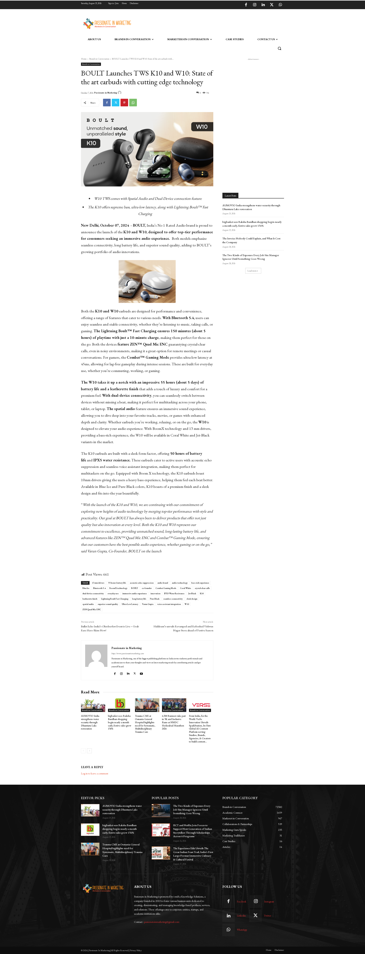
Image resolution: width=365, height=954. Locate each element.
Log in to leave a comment (94, 773)
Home (84, 58)
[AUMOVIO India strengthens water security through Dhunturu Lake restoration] (93, 705)
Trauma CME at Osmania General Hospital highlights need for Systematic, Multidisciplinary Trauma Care (145, 723)
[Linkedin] (263, 5)
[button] (279, 48)
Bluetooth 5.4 (99, 588)
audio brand (162, 582)
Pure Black (154, 598)
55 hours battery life (117, 582)
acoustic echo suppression (142, 582)
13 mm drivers (98, 582)
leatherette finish (90, 598)
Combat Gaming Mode (166, 588)
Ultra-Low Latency (130, 604)
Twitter (267, 915)
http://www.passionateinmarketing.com (127, 653)
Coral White (185, 588)
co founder (147, 588)
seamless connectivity (173, 598)
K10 (202, 593)
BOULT (134, 588)
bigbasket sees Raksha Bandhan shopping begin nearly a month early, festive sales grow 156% (119, 722)
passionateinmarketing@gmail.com (161, 922)
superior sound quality (108, 604)
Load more (252, 270)
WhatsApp (242, 929)
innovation (155, 593)
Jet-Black (192, 593)
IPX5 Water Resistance (174, 593)
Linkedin (241, 915)
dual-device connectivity (93, 593)
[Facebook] (246, 5)
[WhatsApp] (280, 5)
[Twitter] (271, 5)
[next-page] (89, 750)
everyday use (113, 593)
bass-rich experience (200, 582)
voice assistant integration (169, 604)
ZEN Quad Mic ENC (92, 609)
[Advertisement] (202, 23)
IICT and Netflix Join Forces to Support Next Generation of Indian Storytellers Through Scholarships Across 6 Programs (192, 830)
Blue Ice (86, 588)
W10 (187, 604)
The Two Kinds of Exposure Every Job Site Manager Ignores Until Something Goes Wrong (250, 257)
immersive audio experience (134, 593)
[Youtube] (142, 672)
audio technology (180, 582)
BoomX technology (118, 588)
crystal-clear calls (202, 588)
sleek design (191, 598)
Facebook (241, 901)
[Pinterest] (124, 102)
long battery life (139, 598)
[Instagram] (254, 5)
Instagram (269, 901)
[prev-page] (83, 750)
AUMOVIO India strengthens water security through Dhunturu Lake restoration (90, 722)
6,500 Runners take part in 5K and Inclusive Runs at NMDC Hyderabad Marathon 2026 (174, 722)
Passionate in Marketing (105, 92)
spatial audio (88, 604)
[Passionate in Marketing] (120, 93)
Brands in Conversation (99, 58)
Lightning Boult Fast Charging (114, 598)
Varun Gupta (147, 604)
